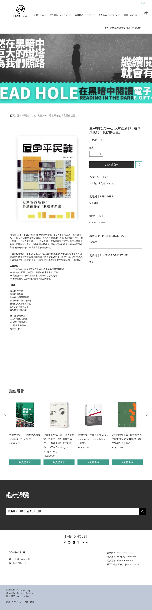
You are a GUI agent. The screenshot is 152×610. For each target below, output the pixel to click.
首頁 (12, 115)
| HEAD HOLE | (76, 536)
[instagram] (69, 542)
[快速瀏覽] (25, 414)
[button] (146, 13)
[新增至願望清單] (138, 164)
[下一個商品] (147, 414)
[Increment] (101, 153)
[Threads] (73, 542)
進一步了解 (15, 328)
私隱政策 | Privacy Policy (18, 590)
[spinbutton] (96, 153)
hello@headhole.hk (21, 559)
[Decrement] (92, 153)
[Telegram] (82, 542)
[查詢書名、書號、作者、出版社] (142, 511)
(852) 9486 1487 (20, 563)
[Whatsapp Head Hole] (78, 542)
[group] (76, 432)
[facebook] (64, 542)
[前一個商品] (5, 414)
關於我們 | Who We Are (17, 596)
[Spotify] (87, 542)
